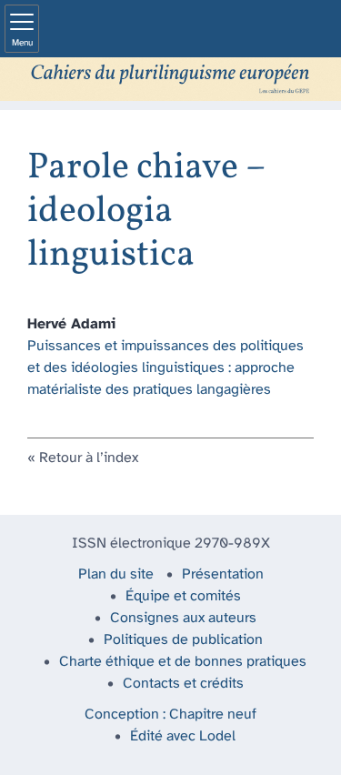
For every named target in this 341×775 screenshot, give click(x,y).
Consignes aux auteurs (183, 618)
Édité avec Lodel (183, 736)
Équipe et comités (183, 596)
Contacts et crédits (183, 683)
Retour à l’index (88, 458)
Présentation (223, 574)
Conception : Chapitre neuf (170, 714)
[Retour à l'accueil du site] (170, 79)
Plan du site (116, 574)
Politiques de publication (183, 640)
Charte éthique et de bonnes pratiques (182, 661)
